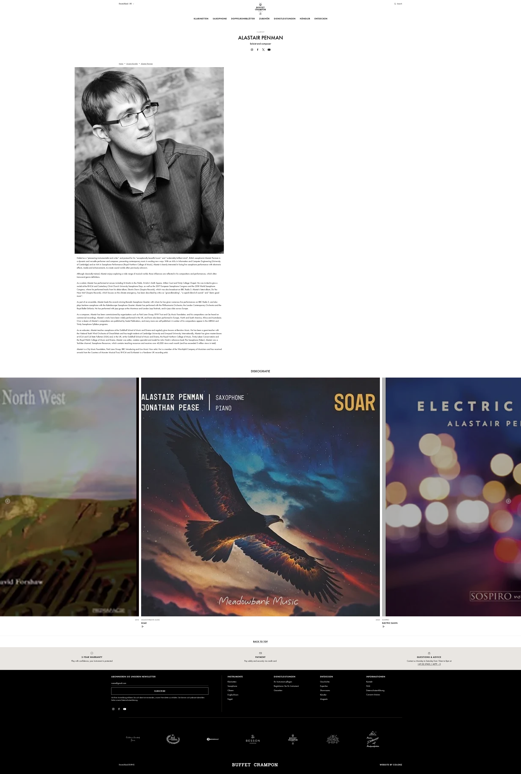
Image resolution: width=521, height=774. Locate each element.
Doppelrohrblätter (243, 18)
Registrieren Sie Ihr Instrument (286, 686)
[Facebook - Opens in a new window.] (258, 50)
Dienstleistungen (285, 18)
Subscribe (159, 691)
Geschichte (325, 681)
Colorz (397, 764)
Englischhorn (233, 694)
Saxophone (220, 18)
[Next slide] (508, 501)
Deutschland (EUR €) (126, 765)
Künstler (323, 694)
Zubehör (264, 18)
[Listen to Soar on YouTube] (142, 626)
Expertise (324, 686)
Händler (305, 18)
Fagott (230, 699)
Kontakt (369, 681)
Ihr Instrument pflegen (283, 681)
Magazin (324, 699)
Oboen (231, 690)
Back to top (260, 641)
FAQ (368, 686)
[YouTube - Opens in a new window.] (269, 50)
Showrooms (325, 690)
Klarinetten (201, 18)
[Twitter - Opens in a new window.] (263, 50)
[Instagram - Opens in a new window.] (252, 50)
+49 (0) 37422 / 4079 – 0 (429, 664)
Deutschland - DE (125, 4)
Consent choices (373, 694)
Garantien (278, 690)
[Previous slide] (7, 501)
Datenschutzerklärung (129, 700)
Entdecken (320, 18)
